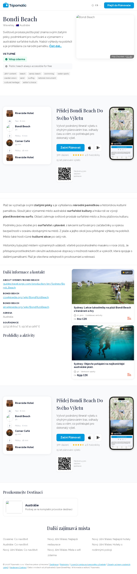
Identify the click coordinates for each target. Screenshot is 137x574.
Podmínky (64, 564)
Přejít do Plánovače (119, 5)
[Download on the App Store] (89, 147)
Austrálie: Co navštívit (15, 544)
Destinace (53, 564)
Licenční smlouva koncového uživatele (88, 564)
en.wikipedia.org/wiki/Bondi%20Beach (26, 307)
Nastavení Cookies (18, 567)
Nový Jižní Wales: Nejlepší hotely (111, 539)
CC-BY (129, 56)
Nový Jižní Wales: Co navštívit (20, 549)
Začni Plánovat (70, 147)
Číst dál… (55, 46)
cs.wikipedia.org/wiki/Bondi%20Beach (26, 297)
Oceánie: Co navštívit (15, 539)
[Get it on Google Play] (98, 147)
